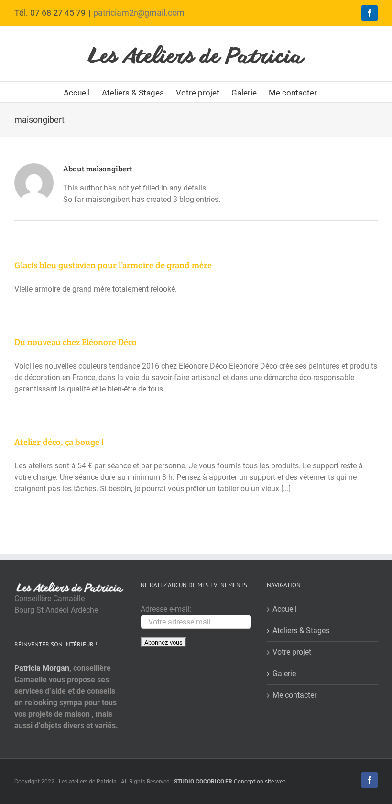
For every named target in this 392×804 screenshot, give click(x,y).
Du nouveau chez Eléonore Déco (75, 342)
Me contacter (294, 694)
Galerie (284, 673)
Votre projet (291, 651)
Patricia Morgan (41, 668)
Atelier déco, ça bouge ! (59, 441)
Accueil (284, 609)
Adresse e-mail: (166, 609)
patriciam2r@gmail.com (139, 13)
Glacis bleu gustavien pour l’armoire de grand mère (113, 265)
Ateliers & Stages (300, 630)
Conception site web (228, 781)
